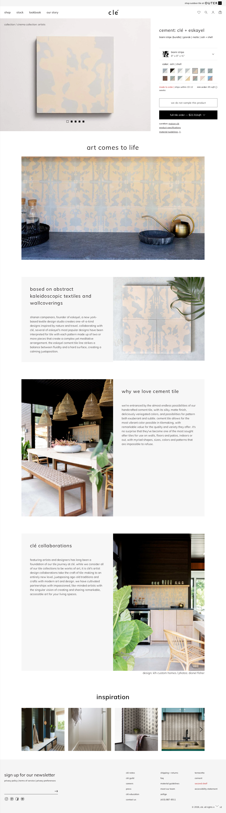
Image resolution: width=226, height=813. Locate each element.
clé (201, 807)
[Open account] (213, 12)
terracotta (199, 772)
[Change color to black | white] (172, 71)
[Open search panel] (206, 12)
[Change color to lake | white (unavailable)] (180, 71)
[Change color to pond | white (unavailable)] (187, 71)
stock (19, 12)
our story (52, 12)
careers (129, 783)
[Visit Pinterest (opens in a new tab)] (12, 798)
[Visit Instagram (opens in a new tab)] (6, 798)
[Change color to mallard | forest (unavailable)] (210, 71)
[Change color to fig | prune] (165, 78)
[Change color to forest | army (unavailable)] (172, 78)
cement (198, 778)
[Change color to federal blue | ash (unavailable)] (165, 71)
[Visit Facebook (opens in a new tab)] (17, 798)
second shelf (201, 783)
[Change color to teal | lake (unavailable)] (202, 71)
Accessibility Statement (206, 788)
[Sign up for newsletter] (31, 791)
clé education (132, 794)
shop (7, 12)
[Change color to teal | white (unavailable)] (180, 78)
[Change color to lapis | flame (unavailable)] (210, 78)
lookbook (35, 12)
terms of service (27, 780)
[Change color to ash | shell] (195, 71)
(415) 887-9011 (168, 799)
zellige (163, 794)
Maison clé (173, 123)
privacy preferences (46, 780)
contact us (131, 799)
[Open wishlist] (199, 12)
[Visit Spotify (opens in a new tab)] (22, 798)
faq (162, 778)
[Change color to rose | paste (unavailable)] (202, 78)
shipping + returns (169, 772)
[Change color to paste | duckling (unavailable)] (187, 78)
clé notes (130, 772)
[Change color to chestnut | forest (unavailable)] (195, 78)
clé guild (130, 778)
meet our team (167, 788)
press (128, 788)
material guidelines (168, 131)
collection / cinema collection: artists (24, 24)
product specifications (170, 127)
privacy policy (11, 780)
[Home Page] (114, 12)
